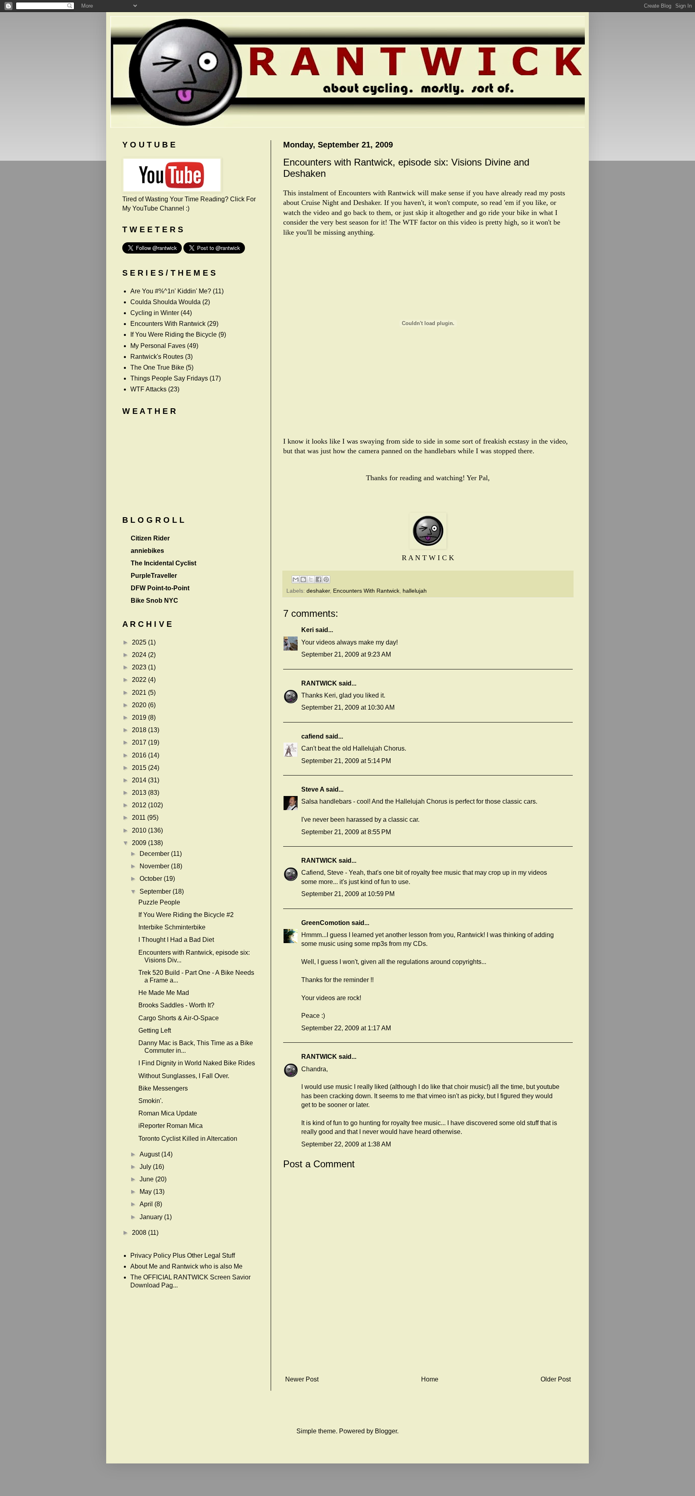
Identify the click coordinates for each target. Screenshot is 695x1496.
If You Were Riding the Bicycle (173, 334)
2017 (140, 742)
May (146, 1191)
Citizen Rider (150, 538)
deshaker (318, 590)
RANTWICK (319, 683)
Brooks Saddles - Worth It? (176, 1005)
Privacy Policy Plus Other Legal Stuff (182, 1255)
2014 (140, 780)
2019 (140, 717)
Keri (307, 629)
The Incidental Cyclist (163, 563)
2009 (140, 842)
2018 (140, 730)
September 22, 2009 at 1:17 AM (346, 1028)
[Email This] (296, 579)
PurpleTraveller (154, 575)
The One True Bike (157, 367)
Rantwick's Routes (156, 356)
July (146, 1166)
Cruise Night (320, 203)
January (152, 1217)
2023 (140, 667)
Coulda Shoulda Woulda (165, 302)
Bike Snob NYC (154, 600)
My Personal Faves (157, 345)
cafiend (312, 736)
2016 (140, 755)
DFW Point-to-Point (160, 588)
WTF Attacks (148, 389)
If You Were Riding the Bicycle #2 (186, 914)
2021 (140, 692)
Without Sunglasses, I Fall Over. (183, 1075)
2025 (140, 642)
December (155, 853)
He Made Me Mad (163, 992)
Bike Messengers (163, 1088)
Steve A (312, 789)
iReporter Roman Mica (170, 1125)
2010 (140, 830)
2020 (140, 705)
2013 (140, 792)
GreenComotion (325, 922)
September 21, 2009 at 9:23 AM (346, 654)
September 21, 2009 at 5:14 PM (346, 760)
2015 (140, 767)
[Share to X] (311, 579)
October (152, 878)
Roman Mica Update (167, 1113)
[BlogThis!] (303, 579)
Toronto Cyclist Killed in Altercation (187, 1138)
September (156, 891)
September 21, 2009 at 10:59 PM (348, 893)
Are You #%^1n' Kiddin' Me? (170, 291)
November (155, 866)
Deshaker (366, 203)
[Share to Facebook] (319, 579)
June (147, 1179)
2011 (139, 817)
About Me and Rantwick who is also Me (186, 1266)
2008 (140, 1232)
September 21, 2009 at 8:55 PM (346, 832)
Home (429, 1379)
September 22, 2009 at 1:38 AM (346, 1144)
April (147, 1204)
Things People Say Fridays (169, 378)
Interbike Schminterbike (172, 927)
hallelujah (415, 590)
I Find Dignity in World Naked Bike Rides (196, 1063)
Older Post (556, 1379)
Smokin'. (150, 1100)
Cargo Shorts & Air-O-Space (178, 1018)
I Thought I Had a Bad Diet (176, 939)
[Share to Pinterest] (326, 579)
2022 (140, 679)
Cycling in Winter (154, 312)
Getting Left (154, 1030)
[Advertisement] (428, 1359)
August (150, 1154)
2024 (140, 654)
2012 (140, 805)
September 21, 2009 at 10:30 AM (348, 707)
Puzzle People (159, 902)
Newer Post (302, 1379)
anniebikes (147, 550)
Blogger (386, 1431)
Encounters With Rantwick (366, 590)
